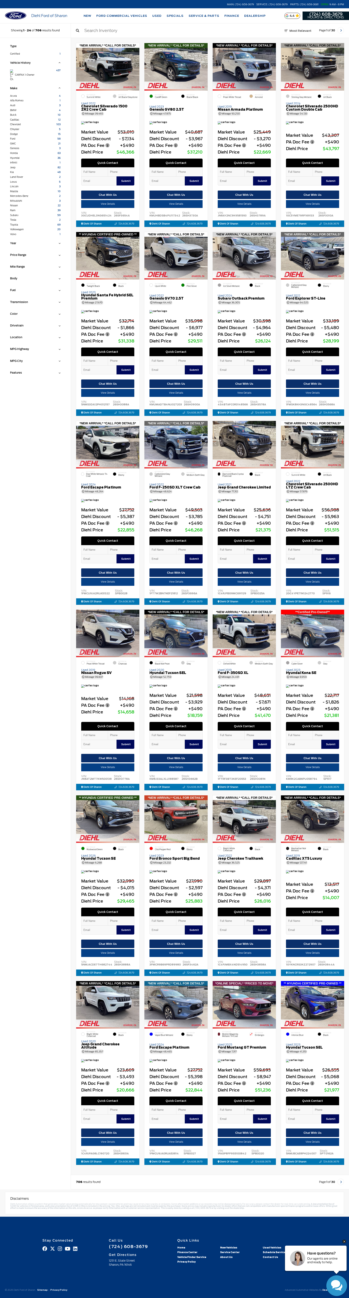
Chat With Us (108, 194)
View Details (108, 203)
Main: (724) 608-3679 (240, 4)
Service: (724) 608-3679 (272, 4)
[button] (136, 65)
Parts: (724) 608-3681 (304, 4)
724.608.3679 (126, 223)
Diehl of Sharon (92, 223)
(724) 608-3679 (326, 14)
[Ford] (15, 16)
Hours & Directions (326, 17)
